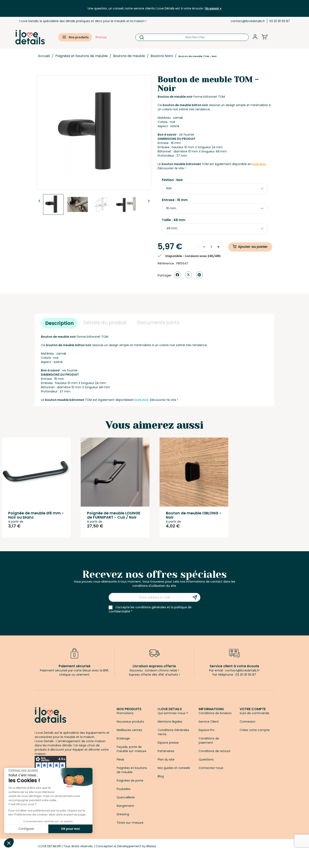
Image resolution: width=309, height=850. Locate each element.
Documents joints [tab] (158, 322)
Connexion (247, 721)
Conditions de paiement (209, 740)
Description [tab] (59, 323)
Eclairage (123, 738)
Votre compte (253, 709)
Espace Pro (207, 730)
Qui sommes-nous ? (173, 713)
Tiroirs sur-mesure (130, 823)
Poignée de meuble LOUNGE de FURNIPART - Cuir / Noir (113, 515)
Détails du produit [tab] (105, 322)
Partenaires (166, 751)
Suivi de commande (254, 713)
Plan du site (166, 759)
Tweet (188, 275)
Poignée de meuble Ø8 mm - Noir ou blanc (36, 515)
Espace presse (168, 743)
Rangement (125, 806)
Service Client (209, 721)
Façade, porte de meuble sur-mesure (131, 749)
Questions (206, 759)
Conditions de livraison (215, 713)
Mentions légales (170, 721)
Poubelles (124, 789)
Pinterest (199, 275)
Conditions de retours (214, 751)
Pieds (120, 759)
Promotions (125, 713)
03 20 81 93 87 (279, 21)
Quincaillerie (126, 797)
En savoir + (213, 8)
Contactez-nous (211, 768)
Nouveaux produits (130, 721)
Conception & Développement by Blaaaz (126, 846)
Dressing (123, 814)
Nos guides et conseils (174, 768)
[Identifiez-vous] (255, 38)
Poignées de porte (130, 780)
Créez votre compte (255, 730)
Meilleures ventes (129, 730)
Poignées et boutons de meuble (132, 770)
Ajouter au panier (253, 246)
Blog (161, 776)
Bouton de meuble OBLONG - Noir (194, 515)
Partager (177, 275)
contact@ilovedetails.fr (248, 21)
